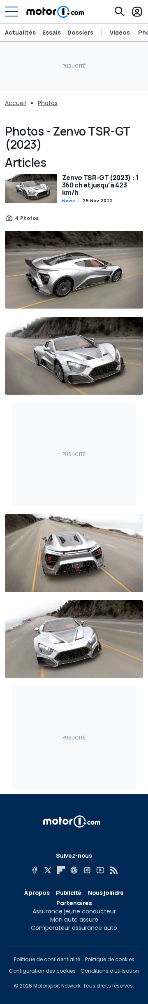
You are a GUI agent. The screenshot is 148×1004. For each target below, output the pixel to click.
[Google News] (74, 870)
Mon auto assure (74, 919)
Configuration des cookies (42, 971)
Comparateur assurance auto (74, 927)
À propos (36, 892)
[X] (48, 870)
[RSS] (113, 870)
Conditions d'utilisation (110, 971)
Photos (48, 103)
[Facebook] (34, 870)
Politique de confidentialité (47, 959)
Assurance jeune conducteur (74, 911)
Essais (51, 32)
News (68, 201)
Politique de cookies (109, 959)
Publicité (68, 892)
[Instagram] (87, 870)
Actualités (20, 32)
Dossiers (80, 32)
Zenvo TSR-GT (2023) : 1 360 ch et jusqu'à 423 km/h (100, 185)
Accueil (15, 103)
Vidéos (120, 32)
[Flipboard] (61, 870)
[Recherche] (120, 11)
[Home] (55, 11)
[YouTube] (100, 870)
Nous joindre (106, 892)
